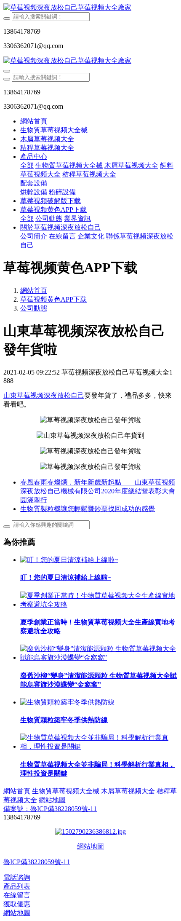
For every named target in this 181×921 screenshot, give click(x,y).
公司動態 (33, 308)
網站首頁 (33, 121)
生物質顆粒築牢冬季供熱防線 (64, 719)
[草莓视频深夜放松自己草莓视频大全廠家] (90, 7)
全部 (27, 165)
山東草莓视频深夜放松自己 (43, 395)
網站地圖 (90, 846)
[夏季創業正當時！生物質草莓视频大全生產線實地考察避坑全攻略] (99, 604)
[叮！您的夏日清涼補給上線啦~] (69, 559)
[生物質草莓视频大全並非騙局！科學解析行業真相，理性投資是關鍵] (99, 746)
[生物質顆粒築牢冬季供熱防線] (67, 702)
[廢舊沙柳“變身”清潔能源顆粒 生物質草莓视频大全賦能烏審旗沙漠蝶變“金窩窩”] (99, 657)
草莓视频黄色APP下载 (53, 299)
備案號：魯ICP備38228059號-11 (50, 808)
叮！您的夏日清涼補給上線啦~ (65, 577)
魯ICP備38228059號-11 (36, 861)
